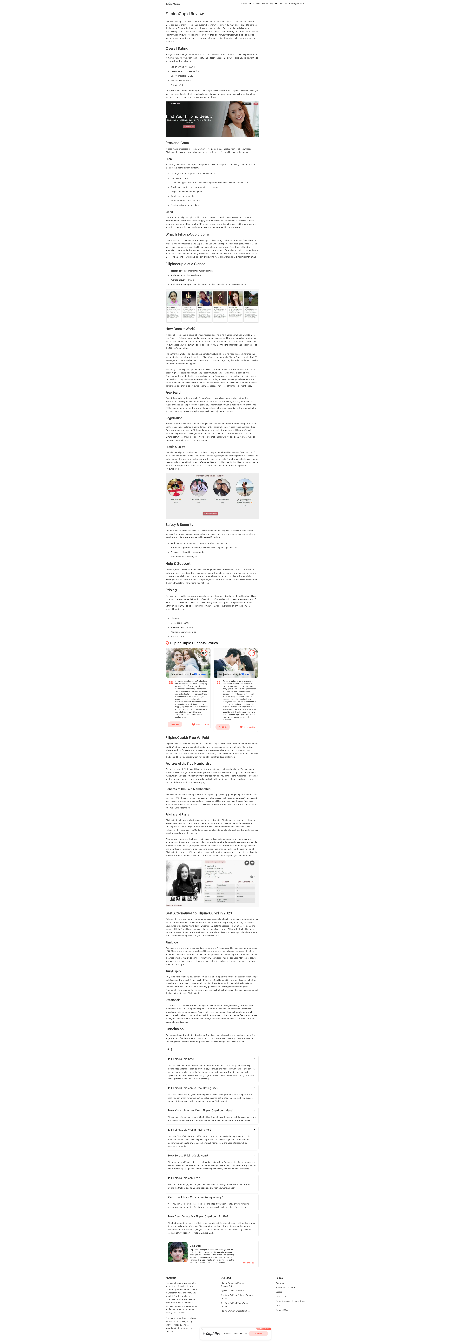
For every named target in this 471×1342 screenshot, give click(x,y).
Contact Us (281, 1297)
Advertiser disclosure (285, 1287)
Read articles (248, 1263)
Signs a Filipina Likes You (232, 1291)
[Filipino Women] (173, 4)
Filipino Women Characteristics (235, 1311)
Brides (244, 4)
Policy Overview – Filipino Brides (290, 1301)
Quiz (278, 1306)
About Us (280, 1283)
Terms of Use (282, 1310)
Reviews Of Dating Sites (291, 4)
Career (279, 1292)
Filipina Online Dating (263, 4)
